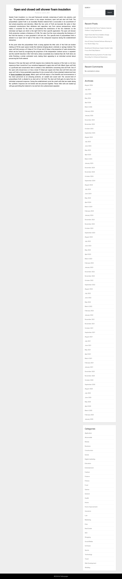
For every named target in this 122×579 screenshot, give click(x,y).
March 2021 (88, 358)
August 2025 (89, 137)
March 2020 (88, 410)
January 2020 (89, 419)
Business (88, 446)
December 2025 (90, 120)
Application (88, 433)
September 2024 (90, 180)
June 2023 (88, 246)
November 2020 (90, 376)
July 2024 (88, 189)
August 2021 (89, 337)
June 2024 (88, 193)
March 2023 (88, 259)
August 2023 (89, 237)
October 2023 (89, 228)
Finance (87, 476)
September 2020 (90, 384)
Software (88, 546)
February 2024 (89, 211)
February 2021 (89, 363)
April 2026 (88, 102)
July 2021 (88, 341)
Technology (88, 554)
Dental (87, 455)
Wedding (87, 567)
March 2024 (88, 206)
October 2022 (89, 280)
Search (87, 8)
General (87, 494)
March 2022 (88, 306)
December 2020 (90, 371)
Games (87, 489)
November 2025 (90, 124)
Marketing (88, 520)
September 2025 (90, 133)
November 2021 (90, 324)
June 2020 (88, 397)
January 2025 (89, 163)
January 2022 (89, 315)
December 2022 (90, 272)
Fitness (87, 481)
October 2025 (89, 129)
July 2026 (88, 89)
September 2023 (90, 233)
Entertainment (89, 468)
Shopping (88, 537)
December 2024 (90, 168)
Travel (87, 559)
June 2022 (88, 298)
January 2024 (89, 215)
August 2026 (89, 85)
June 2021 (88, 345)
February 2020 (89, 415)
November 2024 (90, 172)
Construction (89, 450)
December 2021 (90, 319)
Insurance (88, 511)
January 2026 (89, 115)
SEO (86, 533)
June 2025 (88, 146)
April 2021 (88, 354)
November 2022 (90, 276)
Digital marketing (90, 459)
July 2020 (88, 393)
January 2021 (89, 367)
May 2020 (88, 402)
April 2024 (88, 202)
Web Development (90, 563)
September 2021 (90, 332)
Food (86, 485)
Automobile (88, 437)
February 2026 (89, 111)
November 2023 (90, 224)
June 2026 (88, 94)
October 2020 (89, 380)
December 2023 (90, 219)
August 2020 (89, 389)
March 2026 (88, 107)
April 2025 (88, 155)
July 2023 (88, 241)
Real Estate (88, 528)
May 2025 (88, 150)
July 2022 (88, 293)
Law (86, 515)
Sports (87, 550)
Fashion (87, 472)
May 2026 (88, 98)
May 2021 (88, 350)
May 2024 (88, 198)
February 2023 (89, 263)
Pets (86, 524)
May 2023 (88, 250)
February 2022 (89, 311)
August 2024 (89, 185)
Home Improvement (91, 507)
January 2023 (89, 267)
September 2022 (90, 285)
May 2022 (88, 302)
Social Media (89, 541)
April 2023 (88, 254)
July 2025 (88, 142)
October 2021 (89, 328)
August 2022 (89, 289)
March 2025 (88, 159)
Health (87, 498)
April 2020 (88, 406)
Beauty (87, 442)
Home (87, 502)
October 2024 (89, 176)
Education (88, 463)
